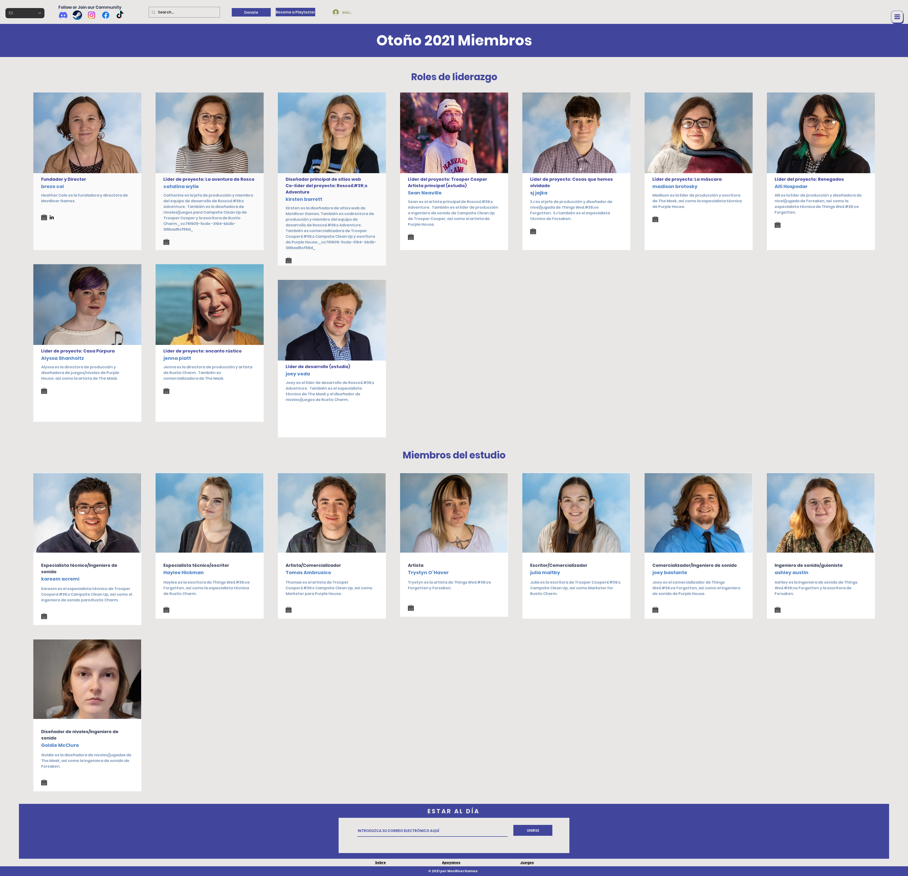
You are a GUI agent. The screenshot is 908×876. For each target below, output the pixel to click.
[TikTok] (120, 15)
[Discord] (63, 15)
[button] (897, 17)
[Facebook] (105, 15)
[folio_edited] (44, 217)
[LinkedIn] (52, 217)
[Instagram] (91, 15)
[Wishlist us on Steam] (77, 15)
